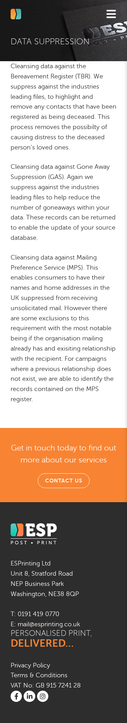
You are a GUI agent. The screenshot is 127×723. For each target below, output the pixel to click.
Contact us (63, 481)
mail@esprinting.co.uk (49, 624)
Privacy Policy (30, 665)
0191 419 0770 (38, 614)
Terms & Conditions (39, 675)
